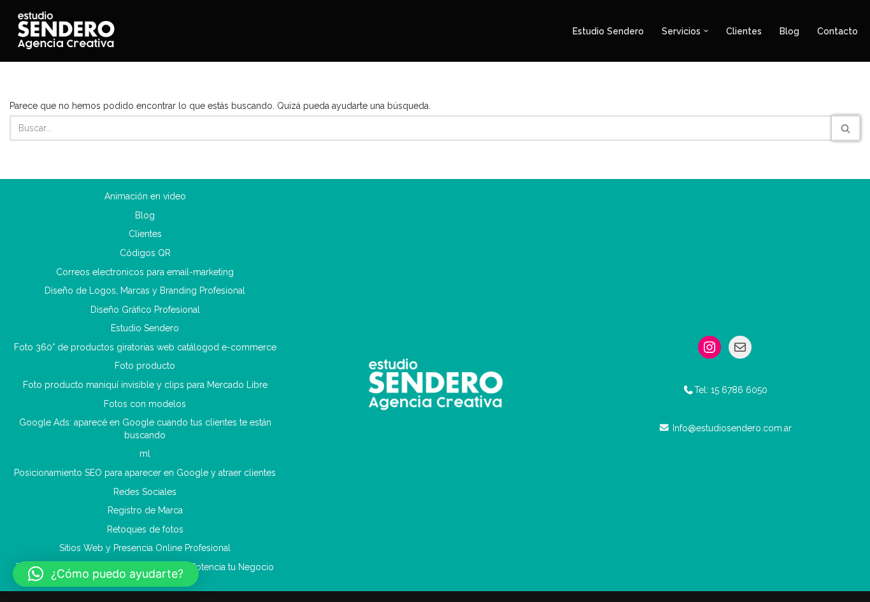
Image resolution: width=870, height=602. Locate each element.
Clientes (744, 31)
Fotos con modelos (145, 404)
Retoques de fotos (145, 529)
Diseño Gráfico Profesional (145, 310)
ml (144, 453)
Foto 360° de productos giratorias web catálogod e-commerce (145, 347)
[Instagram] (709, 347)
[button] (706, 31)
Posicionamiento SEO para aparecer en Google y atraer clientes (145, 473)
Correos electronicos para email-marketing (145, 272)
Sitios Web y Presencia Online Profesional (145, 548)
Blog (789, 31)
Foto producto (145, 366)
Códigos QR (145, 253)
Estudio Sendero (608, 31)
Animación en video (145, 196)
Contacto (837, 31)
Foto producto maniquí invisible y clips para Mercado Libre (145, 385)
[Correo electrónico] (740, 347)
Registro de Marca (145, 510)
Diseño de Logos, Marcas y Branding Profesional (145, 290)
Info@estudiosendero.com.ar (732, 428)
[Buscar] (846, 128)
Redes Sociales (144, 492)
